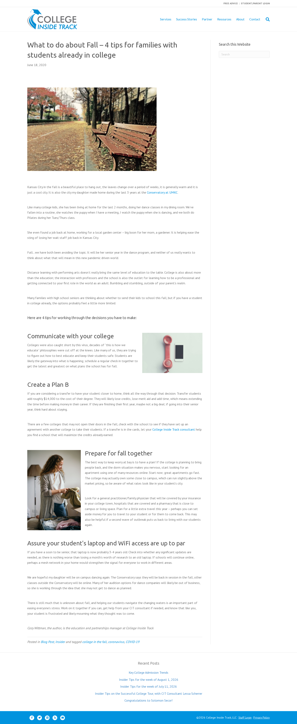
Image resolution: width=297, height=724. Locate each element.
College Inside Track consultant (173, 429)
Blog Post (47, 642)
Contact (254, 19)
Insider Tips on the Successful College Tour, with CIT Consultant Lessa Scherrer (148, 693)
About (240, 19)
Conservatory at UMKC (162, 192)
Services (165, 19)
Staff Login (245, 717)
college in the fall (94, 642)
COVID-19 (132, 642)
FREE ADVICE (230, 3)
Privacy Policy (261, 717)
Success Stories (186, 19)
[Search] (266, 19)
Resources (224, 19)
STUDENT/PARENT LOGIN (255, 3)
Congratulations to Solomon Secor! (148, 700)
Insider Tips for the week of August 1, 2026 (148, 680)
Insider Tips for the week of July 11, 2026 (148, 686)
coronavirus (116, 642)
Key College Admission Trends (148, 672)
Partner (207, 19)
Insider (60, 642)
